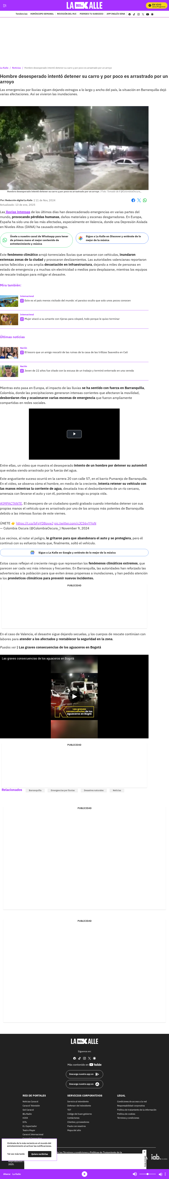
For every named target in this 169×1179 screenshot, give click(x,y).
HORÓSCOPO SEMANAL (42, 14)
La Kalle (4, 68)
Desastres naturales (93, 790)
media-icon (84, 1174)
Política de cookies (126, 1114)
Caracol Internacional (33, 1135)
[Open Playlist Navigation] (165, 1174)
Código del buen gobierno (79, 1114)
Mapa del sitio (74, 1130)
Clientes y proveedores (78, 1122)
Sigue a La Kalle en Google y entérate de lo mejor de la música (77, 552)
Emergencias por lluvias (63, 790)
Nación (23, 348)
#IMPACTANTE (11, 503)
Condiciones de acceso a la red (132, 1102)
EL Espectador (30, 1126)
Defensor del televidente (79, 1106)
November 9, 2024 (75, 528)
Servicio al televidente (78, 1102)
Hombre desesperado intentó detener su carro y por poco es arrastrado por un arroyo (68, 68)
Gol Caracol (28, 1110)
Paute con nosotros (76, 1126)
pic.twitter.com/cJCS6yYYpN (75, 523)
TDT (69, 1110)
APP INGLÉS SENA (116, 14)
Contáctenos (73, 1118)
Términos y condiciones (128, 1118)
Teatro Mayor (29, 1130)
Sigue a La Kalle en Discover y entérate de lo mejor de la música (113, 238)
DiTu (25, 1122)
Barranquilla (35, 790)
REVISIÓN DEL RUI (66, 14)
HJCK (25, 1118)
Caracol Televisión (31, 1106)
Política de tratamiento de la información (136, 1110)
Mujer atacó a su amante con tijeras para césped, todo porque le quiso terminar (72, 318)
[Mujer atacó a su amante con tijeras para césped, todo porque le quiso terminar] (9, 319)
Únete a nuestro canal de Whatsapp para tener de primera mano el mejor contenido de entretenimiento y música (39, 240)
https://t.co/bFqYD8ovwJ (34, 523)
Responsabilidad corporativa (131, 1106)
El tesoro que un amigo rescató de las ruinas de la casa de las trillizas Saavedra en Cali (76, 352)
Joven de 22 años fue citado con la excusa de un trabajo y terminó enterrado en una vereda (79, 370)
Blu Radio (27, 1114)
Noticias (16, 68)
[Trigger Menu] (4, 5)
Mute (135, 1174)
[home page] (84, 5)
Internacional (27, 296)
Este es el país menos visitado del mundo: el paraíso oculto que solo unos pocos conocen (78, 300)
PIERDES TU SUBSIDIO (91, 14)
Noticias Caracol (30, 1102)
